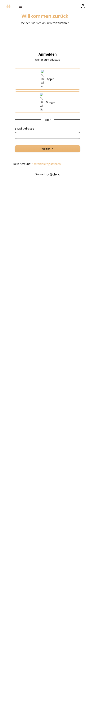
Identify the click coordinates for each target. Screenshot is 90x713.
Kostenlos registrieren (46, 164)
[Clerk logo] (55, 174)
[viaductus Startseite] (8, 6)
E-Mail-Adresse (24, 128)
